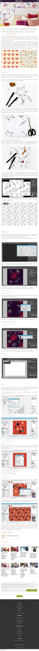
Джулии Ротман (30, 74)
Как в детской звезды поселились (33, 571)
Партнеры (19, 608)
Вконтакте (19, 629)
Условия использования (19, 613)
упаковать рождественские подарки (23, 525)
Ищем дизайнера (19, 606)
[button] (37, 1)
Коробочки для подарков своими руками (4, 555)
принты (3, 537)
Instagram (19, 634)
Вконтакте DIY (19, 631)
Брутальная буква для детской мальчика (23, 554)
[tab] (19, 1)
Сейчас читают (5, 545)
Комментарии (19, 596)
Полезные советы (19, 620)
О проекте (19, 605)
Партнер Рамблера (19, 647)
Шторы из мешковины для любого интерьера (33, 555)
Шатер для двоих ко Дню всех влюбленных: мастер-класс (15, 556)
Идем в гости (19, 619)
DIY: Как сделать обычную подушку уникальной (14, 571)
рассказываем (11, 39)
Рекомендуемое (5, 542)
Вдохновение (19, 623)
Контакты (19, 609)
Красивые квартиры (19, 617)
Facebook (19, 628)
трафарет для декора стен (11, 525)
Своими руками (19, 622)
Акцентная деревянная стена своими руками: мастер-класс (23, 573)
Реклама (19, 611)
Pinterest (19, 635)
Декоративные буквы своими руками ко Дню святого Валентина (5, 572)
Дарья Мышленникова (4, 34)
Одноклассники (19, 632)
